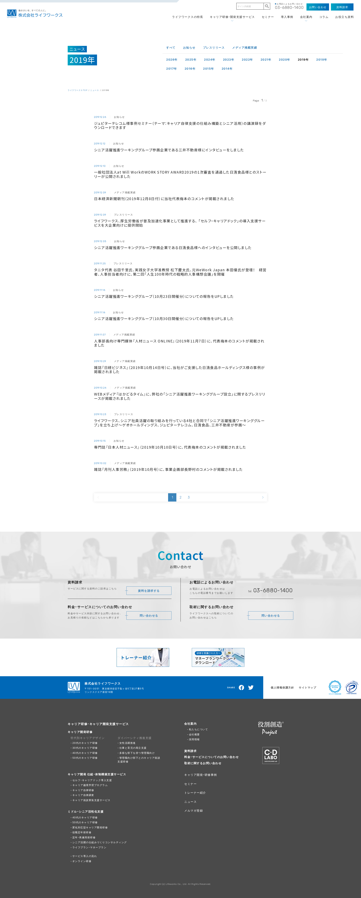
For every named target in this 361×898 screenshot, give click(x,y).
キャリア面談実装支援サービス (91, 800)
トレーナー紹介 (195, 793)
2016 (190, 68)
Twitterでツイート (251, 687)
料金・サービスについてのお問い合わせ (211, 757)
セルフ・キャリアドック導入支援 (92, 780)
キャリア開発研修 (80, 732)
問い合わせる (149, 615)
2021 (266, 59)
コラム (324, 17)
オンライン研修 (82, 861)
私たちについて (198, 729)
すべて (171, 47)
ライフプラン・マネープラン (89, 847)
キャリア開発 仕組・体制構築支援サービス (97, 774)
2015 (208, 68)
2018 (321, 59)
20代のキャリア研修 (85, 743)
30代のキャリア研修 (85, 747)
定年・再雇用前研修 (84, 837)
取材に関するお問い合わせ (202, 763)
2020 (284, 59)
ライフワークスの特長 (187, 17)
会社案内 (306, 17)
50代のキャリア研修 (85, 757)
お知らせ (189, 47)
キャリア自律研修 (83, 790)
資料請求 (190, 751)
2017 (171, 68)
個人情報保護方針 (282, 687)
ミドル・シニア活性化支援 (86, 811)
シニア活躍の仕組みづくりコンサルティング (99, 842)
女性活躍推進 (127, 743)
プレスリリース (214, 47)
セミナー (268, 17)
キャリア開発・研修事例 (200, 775)
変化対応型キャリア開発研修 (90, 827)
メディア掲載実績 (244, 47)
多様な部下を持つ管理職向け (137, 753)
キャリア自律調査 (83, 795)
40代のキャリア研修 (85, 753)
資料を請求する (149, 591)
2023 (228, 59)
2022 (247, 59)
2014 (227, 68)
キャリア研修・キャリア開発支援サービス (98, 723)
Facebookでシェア (241, 687)
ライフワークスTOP (77, 90)
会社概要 (194, 734)
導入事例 (287, 17)
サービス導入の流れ (84, 856)
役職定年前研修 (82, 832)
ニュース (94, 90)
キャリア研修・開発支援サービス (232, 17)
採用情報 (194, 739)
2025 (191, 59)
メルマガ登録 (193, 810)
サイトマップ (307, 687)
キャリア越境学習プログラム (90, 785)
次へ (263, 497)
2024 (209, 59)
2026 (172, 59)
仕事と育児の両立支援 (133, 747)
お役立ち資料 (344, 17)
